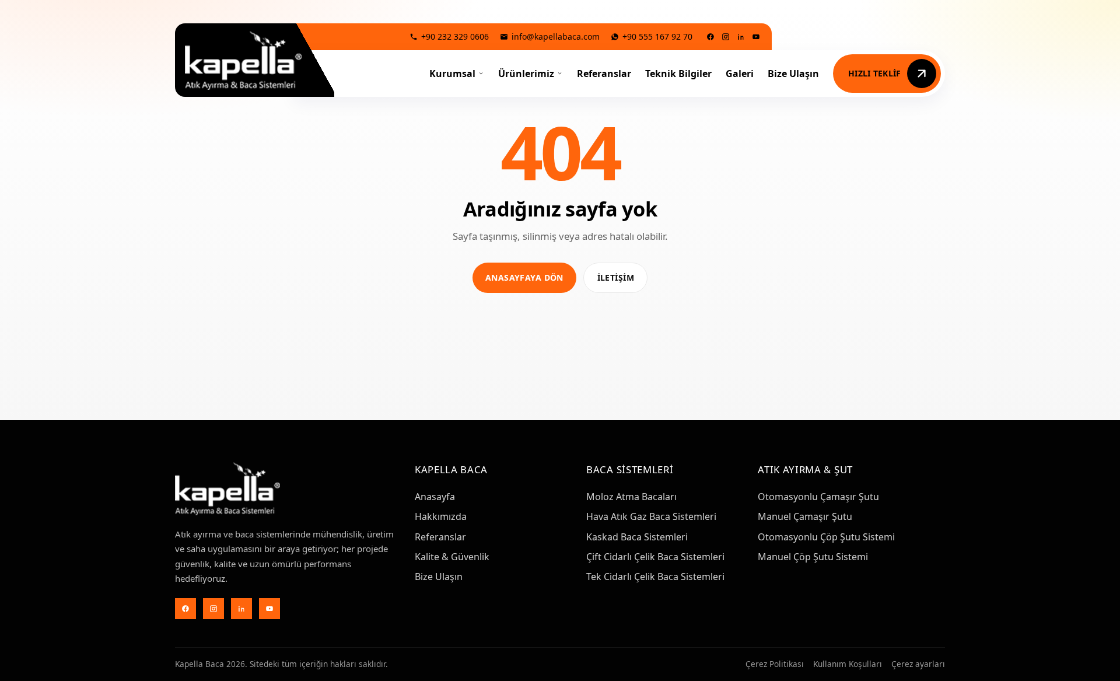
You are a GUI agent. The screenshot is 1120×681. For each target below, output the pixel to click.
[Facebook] (710, 37)
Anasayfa (435, 496)
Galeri (740, 73)
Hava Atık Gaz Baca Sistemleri (651, 516)
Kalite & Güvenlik (452, 556)
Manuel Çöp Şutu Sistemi (813, 556)
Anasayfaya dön (524, 277)
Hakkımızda (441, 516)
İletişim (615, 277)
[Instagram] (726, 37)
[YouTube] (756, 37)
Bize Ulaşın (793, 73)
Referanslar (604, 73)
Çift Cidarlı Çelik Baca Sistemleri (655, 556)
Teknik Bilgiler (678, 73)
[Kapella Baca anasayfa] (243, 60)
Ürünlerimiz (526, 73)
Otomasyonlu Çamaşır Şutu (818, 496)
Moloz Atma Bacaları (631, 496)
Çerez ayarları (918, 663)
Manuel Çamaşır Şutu (805, 516)
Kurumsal (452, 73)
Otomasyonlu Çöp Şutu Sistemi (826, 536)
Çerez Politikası (775, 663)
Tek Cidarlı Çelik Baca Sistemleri (655, 576)
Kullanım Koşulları (847, 663)
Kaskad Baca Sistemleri (637, 536)
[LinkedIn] (741, 37)
